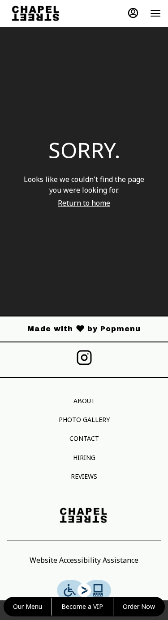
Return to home (84, 203)
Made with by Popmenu (74, 329)
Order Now (139, 606)
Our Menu (27, 606)
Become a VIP (82, 606)
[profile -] (133, 13)
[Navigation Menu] (155, 13)
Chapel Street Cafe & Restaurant (84, 515)
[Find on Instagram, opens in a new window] (84, 360)
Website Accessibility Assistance (84, 560)
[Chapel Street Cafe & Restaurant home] (47, 13)
